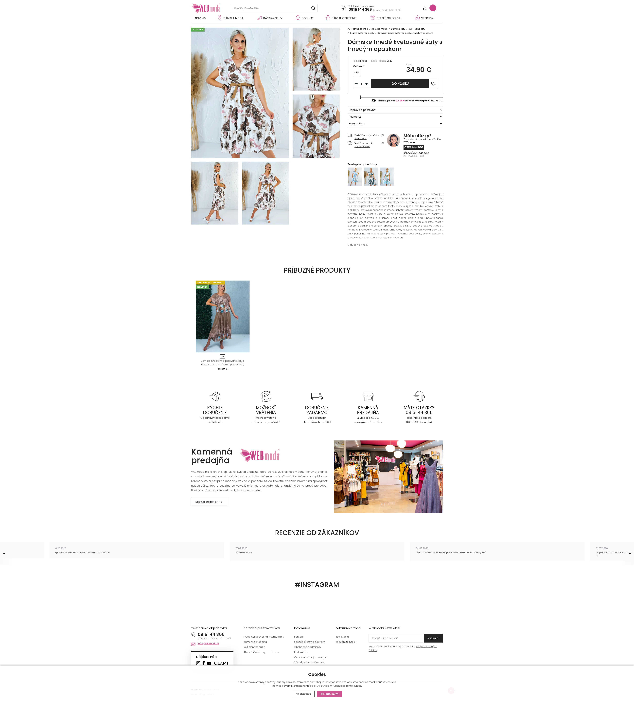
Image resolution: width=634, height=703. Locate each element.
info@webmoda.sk (208, 643)
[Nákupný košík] (432, 7)
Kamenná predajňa (255, 642)
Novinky (200, 18)
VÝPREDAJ (428, 18)
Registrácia (342, 636)
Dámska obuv (272, 18)
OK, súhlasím (329, 694)
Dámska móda (233, 18)
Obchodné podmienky (307, 647)
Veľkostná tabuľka (254, 647)
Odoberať (433, 638)
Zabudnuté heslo (345, 642)
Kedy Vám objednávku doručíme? (366, 137)
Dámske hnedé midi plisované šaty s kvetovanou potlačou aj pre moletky (222, 362)
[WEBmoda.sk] (198, 664)
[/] (215, 396)
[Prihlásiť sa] (424, 8)
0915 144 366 (360, 9)
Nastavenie (303, 694)
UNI (356, 72)
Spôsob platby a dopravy (309, 642)
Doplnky (308, 18)
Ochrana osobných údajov (310, 657)
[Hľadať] (313, 8)
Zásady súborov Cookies (309, 662)
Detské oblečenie (388, 18)
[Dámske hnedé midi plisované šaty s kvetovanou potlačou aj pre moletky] (223, 316)
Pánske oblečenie (344, 18)
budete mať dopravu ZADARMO (423, 100)
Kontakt (298, 636)
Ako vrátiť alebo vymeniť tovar (261, 652)
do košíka (400, 83)
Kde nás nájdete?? (207, 502)
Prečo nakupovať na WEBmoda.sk (264, 636)
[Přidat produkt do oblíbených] (245, 349)
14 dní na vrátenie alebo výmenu (363, 145)
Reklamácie (301, 652)
